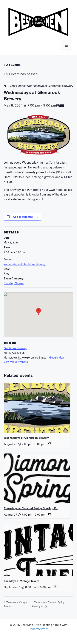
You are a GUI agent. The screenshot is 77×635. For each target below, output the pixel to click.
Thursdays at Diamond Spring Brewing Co (31, 508)
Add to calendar (23, 216)
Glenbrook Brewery (15, 348)
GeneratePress (39, 629)
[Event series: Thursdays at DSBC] (49, 514)
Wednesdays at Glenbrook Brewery (25, 264)
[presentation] (37, 408)
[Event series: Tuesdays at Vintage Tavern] (55, 586)
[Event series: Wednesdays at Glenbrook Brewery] (49, 443)
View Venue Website (16, 362)
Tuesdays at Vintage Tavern (21, 581)
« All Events (12, 64)
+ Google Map (55, 357)
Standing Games (14, 283)
